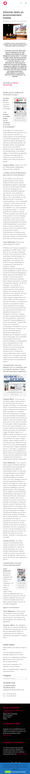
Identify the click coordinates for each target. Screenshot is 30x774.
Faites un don (7, 735)
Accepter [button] (8, 771)
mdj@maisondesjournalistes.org (13, 690)
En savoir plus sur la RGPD (18, 771)
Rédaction (7, 21)
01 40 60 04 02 (8, 712)
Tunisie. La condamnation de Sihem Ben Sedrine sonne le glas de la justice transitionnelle (14, 659)
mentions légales (22, 754)
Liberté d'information (21, 21)
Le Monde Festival (13, 61)
